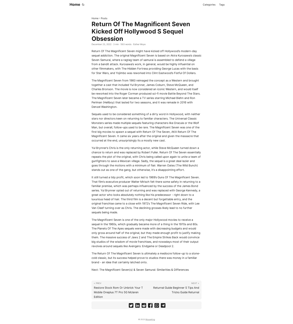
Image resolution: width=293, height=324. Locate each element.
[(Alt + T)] (83, 4)
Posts (104, 18)
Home (75, 4)
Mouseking (150, 319)
